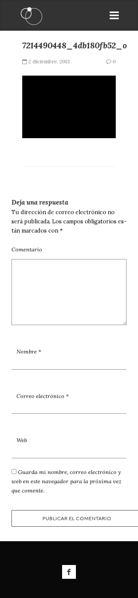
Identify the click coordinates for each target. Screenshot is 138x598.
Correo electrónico (42, 396)
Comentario (27, 249)
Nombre (28, 351)
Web (21, 440)
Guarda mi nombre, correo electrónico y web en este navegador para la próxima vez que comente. (67, 481)
